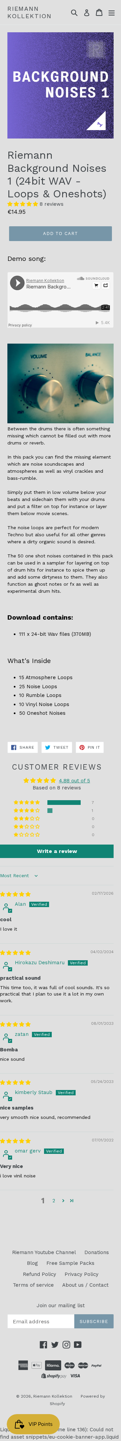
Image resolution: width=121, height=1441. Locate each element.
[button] (23, 204)
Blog (32, 1263)
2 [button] (53, 1201)
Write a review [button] (57, 851)
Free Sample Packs (70, 1263)
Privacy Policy (81, 1274)
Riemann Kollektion (29, 12)
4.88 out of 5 (74, 781)
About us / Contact (85, 1285)
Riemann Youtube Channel (44, 1252)
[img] (15, 894)
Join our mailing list (61, 1305)
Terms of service (33, 1285)
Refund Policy (39, 1274)
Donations (96, 1252)
